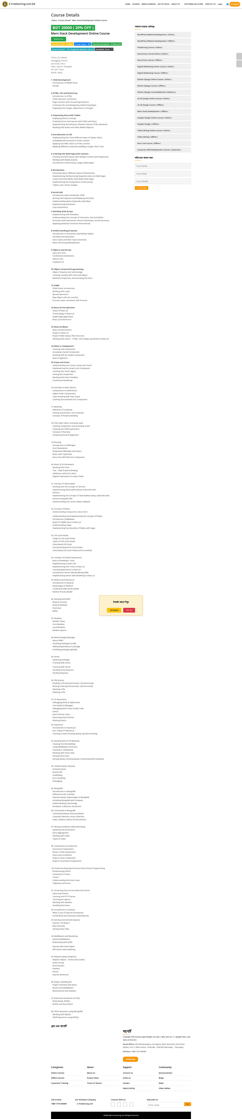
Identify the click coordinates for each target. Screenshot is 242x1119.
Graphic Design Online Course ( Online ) (154, 118)
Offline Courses (57, 1078)
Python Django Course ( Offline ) (151, 86)
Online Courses (57, 1073)
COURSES (136, 4)
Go (188, 1104)
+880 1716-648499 (59, 1104)
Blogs (161, 1078)
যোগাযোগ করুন (130, 1059)
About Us (91, 1073)
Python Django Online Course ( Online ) (154, 79)
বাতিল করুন (129, 610)
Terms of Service (94, 1083)
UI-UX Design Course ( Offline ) (150, 105)
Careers (126, 1083)
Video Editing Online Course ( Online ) (153, 130)
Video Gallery (164, 1088)
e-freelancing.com (84, 1104)
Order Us (127, 1078)
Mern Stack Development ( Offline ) (152, 111)
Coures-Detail (64, 20)
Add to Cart (58, 39)
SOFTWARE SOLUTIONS (193, 4)
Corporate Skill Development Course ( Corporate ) (159, 150)
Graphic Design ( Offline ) (148, 124)
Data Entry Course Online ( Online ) (152, 54)
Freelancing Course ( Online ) (149, 47)
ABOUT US (175, 4)
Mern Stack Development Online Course (89, 20)
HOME (127, 4)
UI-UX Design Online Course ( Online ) (153, 98)
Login (220, 4)
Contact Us (128, 1073)
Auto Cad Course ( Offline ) (149, 143)
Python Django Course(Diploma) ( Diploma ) (156, 92)
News (161, 1083)
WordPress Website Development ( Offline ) (156, 41)
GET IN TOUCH (163, 4)
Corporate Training (59, 1083)
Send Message (141, 188)
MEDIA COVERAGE (149, 4)
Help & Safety (129, 1088)
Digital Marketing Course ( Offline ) (152, 73)
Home (54, 20)
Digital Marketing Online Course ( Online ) (155, 66)
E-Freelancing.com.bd (21, 4)
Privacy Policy (93, 1078)
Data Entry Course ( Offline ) (149, 60)
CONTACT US (210, 4)
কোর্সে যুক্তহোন (235, 4)
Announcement (165, 1073)
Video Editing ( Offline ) (147, 137)
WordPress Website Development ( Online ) (156, 34)
